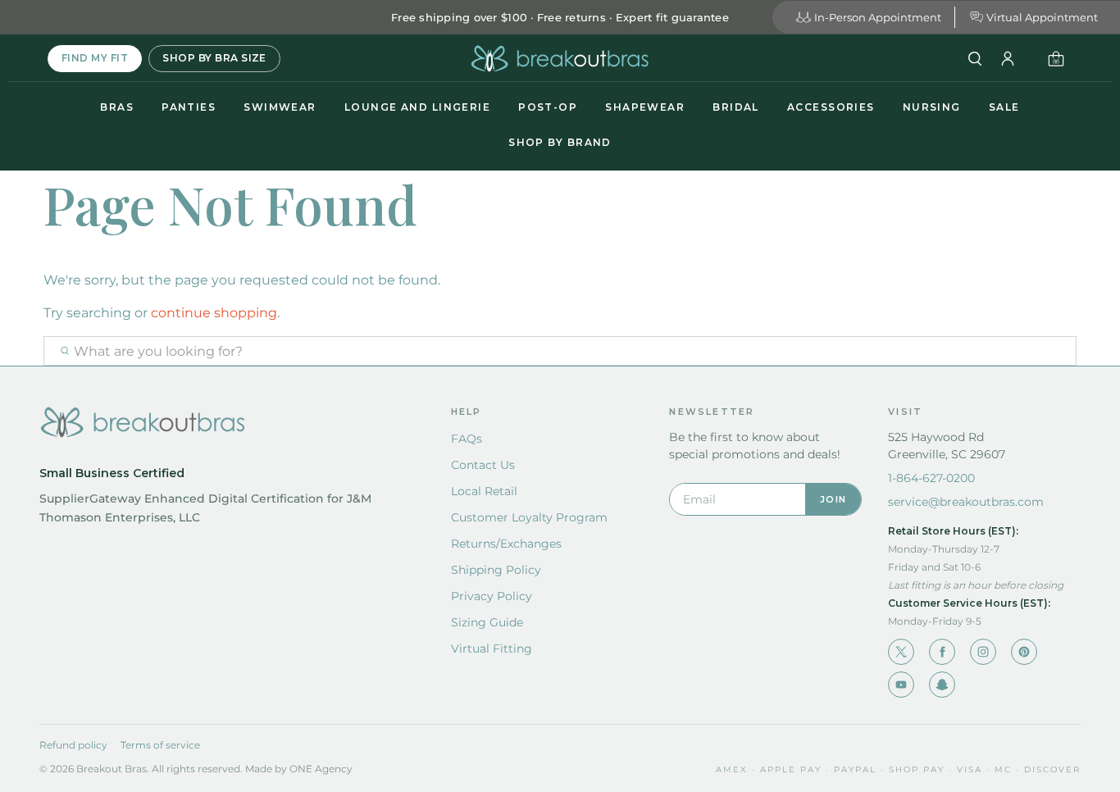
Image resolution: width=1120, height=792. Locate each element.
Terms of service (160, 745)
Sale (1004, 107)
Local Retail (484, 491)
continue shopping (214, 313)
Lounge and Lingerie (417, 107)
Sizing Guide (487, 622)
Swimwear (280, 107)
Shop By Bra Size (214, 58)
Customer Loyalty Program (529, 517)
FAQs (466, 438)
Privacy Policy (491, 596)
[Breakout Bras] (560, 58)
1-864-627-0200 (931, 478)
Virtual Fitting (491, 648)
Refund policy (73, 745)
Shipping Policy (496, 569)
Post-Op (547, 107)
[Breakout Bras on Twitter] (901, 652)
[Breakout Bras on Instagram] (983, 652)
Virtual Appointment (1042, 17)
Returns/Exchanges (506, 543)
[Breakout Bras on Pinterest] (1024, 652)
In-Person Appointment (877, 17)
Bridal (736, 107)
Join (833, 499)
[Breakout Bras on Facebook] (942, 652)
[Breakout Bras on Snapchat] (942, 684)
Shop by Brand (560, 142)
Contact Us (483, 464)
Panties (189, 107)
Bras (117, 107)
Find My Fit (94, 58)
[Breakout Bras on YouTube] (901, 684)
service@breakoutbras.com (966, 501)
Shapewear (645, 107)
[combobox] (560, 351)
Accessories (831, 107)
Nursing (932, 107)
